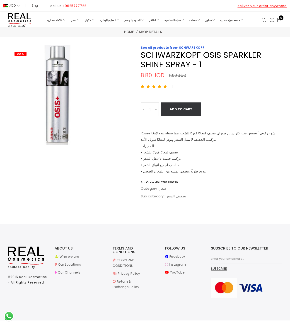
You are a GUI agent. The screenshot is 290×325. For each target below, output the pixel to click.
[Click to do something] (8, 316)
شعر (74, 20)
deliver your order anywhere (262, 6)
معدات (193, 20)
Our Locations (69, 264)
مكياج (88, 20)
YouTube (177, 272)
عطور (209, 20)
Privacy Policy (128, 273)
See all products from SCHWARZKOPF (172, 47)
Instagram (177, 264)
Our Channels (68, 272)
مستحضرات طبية (230, 20)
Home (129, 31)
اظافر (153, 20)
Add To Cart (181, 109)
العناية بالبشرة (108, 20)
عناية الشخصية (173, 20)
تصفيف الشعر (176, 196)
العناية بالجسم (132, 20)
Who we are (69, 256)
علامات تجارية (55, 20)
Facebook (177, 256)
